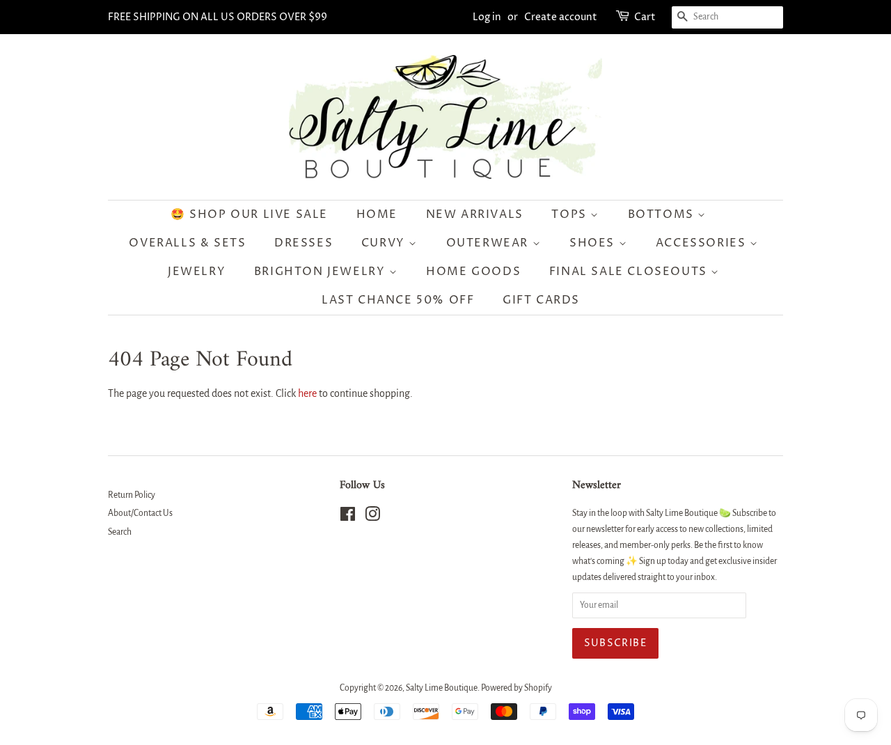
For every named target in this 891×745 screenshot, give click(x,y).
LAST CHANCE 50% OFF (398, 300)
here (307, 393)
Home (376, 214)
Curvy (385, 243)
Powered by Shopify (516, 688)
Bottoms (663, 214)
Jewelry (197, 271)
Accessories (703, 243)
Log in (487, 17)
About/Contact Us (140, 513)
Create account (560, 17)
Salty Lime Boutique (442, 688)
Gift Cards (541, 300)
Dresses (303, 243)
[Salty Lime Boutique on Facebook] (348, 517)
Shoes (594, 243)
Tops (570, 214)
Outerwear (489, 243)
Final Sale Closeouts (630, 271)
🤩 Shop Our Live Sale (249, 214)
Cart (645, 17)
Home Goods (473, 271)
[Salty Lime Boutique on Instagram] (372, 517)
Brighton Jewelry (321, 271)
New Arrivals (474, 214)
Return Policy (131, 495)
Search (120, 532)
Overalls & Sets (187, 243)
